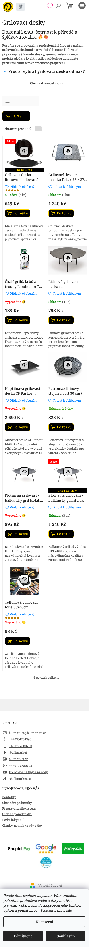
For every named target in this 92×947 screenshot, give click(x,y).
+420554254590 (20, 739)
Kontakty (9, 797)
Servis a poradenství (17, 814)
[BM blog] (20, 7)
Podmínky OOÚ (13, 820)
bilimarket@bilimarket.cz (27, 733)
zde (69, 910)
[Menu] (81, 5)
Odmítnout (23, 936)
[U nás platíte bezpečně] (19, 848)
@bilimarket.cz (20, 778)
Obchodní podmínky (17, 803)
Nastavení (44, 921)
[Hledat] (58, 5)
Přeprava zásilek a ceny (19, 808)
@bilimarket (18, 752)
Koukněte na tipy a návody (28, 772)
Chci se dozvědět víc (44, 83)
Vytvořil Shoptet (50, 885)
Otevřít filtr (14, 116)
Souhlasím (66, 936)
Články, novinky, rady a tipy (22, 825)
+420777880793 (20, 746)
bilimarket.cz (18, 759)
